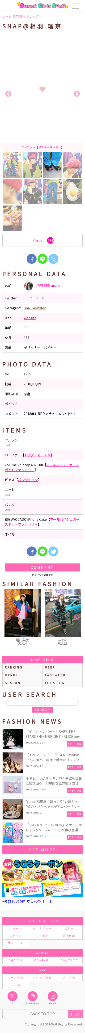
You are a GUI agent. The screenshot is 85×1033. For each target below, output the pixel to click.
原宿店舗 (69, 935)
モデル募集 (16, 977)
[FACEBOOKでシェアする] (32, 259)
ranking (14, 667)
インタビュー (42, 928)
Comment (42, 567)
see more (42, 849)
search (42, 709)
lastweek (55, 675)
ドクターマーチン (49, 147)
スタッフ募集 (42, 977)
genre (11, 675)
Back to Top (42, 1013)
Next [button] (76, 93)
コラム (16, 985)
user (50, 667)
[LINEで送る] (42, 259)
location (55, 683)
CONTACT (69, 960)
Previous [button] (8, 93)
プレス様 (69, 977)
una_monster (35, 308)
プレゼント (16, 943)
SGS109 (16, 960)
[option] (42, 94)
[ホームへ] (42, 5)
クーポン (42, 935)
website (30, 317)
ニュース (16, 928)
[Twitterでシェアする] (53, 551)
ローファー (28, 147)
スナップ (15, 935)
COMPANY (42, 960)
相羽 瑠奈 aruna (48, 285)
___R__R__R (34, 298)
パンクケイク (28, 479)
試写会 (69, 928)
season (13, 683)
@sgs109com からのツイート (27, 901)
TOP (75, 1014)
